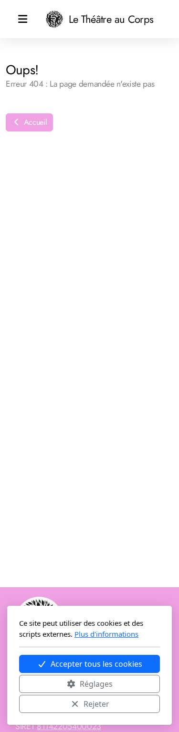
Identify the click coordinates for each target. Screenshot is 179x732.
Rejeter (96, 704)
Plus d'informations (106, 634)
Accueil (34, 122)
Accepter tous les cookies (96, 664)
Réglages (96, 684)
